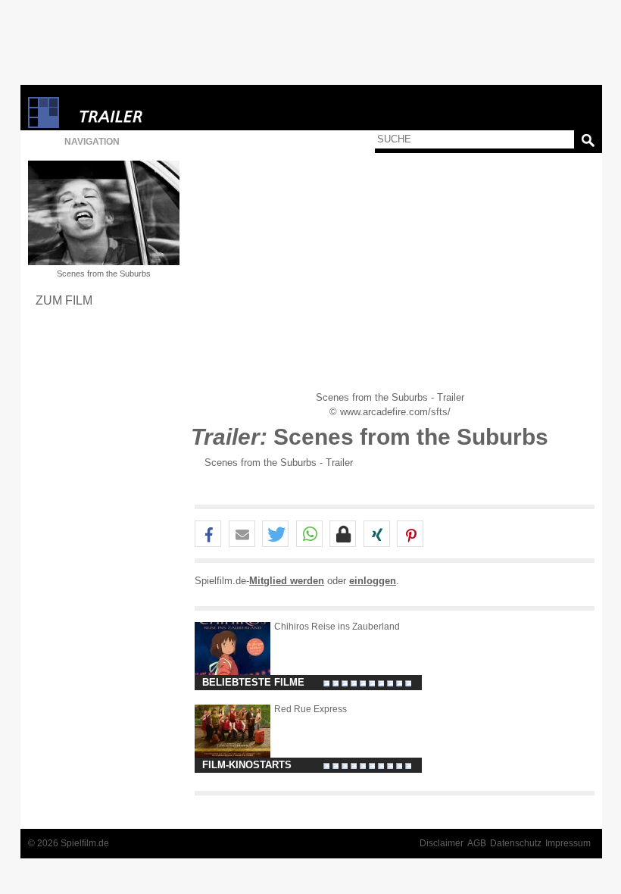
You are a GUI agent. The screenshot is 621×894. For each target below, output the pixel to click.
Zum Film (64, 300)
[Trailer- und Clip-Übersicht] (156, 112)
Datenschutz (515, 843)
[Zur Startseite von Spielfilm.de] (43, 124)
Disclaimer (441, 843)
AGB (476, 843)
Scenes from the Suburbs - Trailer (278, 462)
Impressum (568, 843)
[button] (207, 534)
